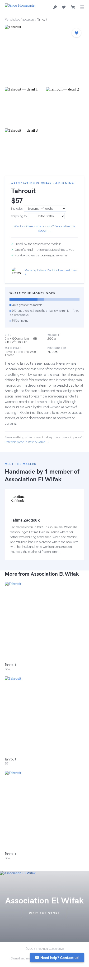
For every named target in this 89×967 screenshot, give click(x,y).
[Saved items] (64, 7)
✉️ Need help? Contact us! (57, 957)
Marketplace (12, 19)
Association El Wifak (33, 479)
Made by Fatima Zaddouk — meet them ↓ (51, 272)
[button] (44, 54)
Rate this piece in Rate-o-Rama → (27, 442)
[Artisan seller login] (55, 7)
